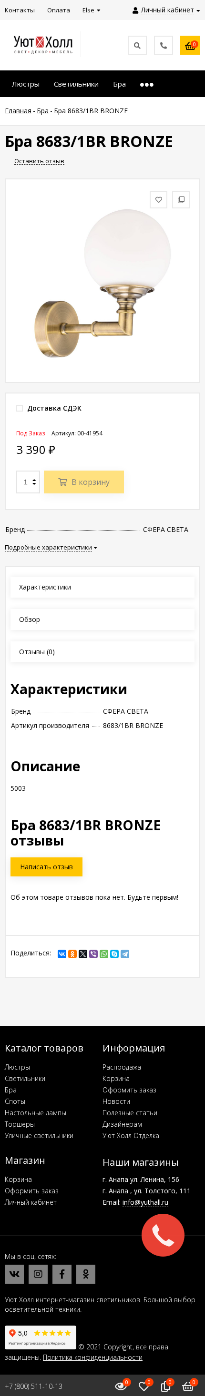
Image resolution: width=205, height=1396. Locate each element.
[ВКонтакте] (62, 954)
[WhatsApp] (104, 954)
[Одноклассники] (72, 954)
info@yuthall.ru (145, 1202)
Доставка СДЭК (53, 408)
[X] (83, 954)
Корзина (116, 1078)
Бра (11, 1089)
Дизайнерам (122, 1124)
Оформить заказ (129, 1089)
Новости (116, 1101)
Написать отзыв (46, 866)
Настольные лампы (35, 1112)
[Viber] (93, 954)
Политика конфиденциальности (93, 1357)
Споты (15, 1101)
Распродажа (121, 1067)
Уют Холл (19, 1299)
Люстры (17, 1067)
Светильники (25, 1078)
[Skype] (114, 954)
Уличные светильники (39, 1135)
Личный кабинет (31, 1202)
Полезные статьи (129, 1112)
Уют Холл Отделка (130, 1135)
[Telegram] (125, 954)
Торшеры (20, 1124)
